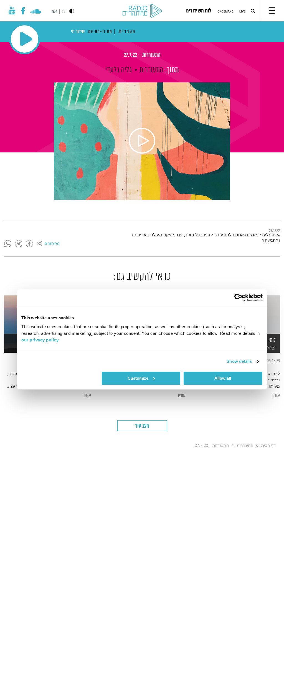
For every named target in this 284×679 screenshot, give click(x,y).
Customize (138, 378)
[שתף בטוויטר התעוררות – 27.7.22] (18, 244)
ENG (54, 12)
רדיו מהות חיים (142, 11)
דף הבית (268, 445)
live (242, 11)
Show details (239, 361)
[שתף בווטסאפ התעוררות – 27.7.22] (7, 244)
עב (63, 12)
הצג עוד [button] (142, 426)
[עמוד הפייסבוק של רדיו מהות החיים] (23, 10)
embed (52, 243)
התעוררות (151, 70)
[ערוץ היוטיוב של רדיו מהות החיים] (12, 10)
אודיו (276, 396)
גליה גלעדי (118, 70)
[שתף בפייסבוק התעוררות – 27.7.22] (29, 244)
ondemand (225, 11)
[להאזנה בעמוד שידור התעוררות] (142, 141)
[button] (272, 10)
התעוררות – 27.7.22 (142, 55)
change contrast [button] (71, 11)
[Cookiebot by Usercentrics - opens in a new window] (238, 297)
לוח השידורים (198, 11)
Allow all (222, 378)
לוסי (272, 340)
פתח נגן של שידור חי (24, 39)
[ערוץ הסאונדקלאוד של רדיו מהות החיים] (35, 11)
